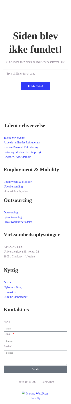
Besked (8, 346)
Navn (7, 321)
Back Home (35, 85)
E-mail (8, 333)
